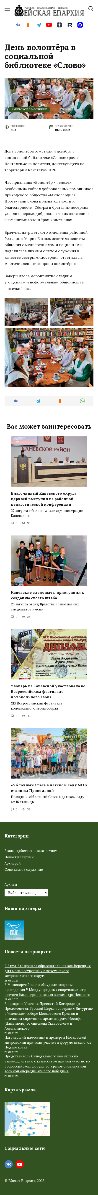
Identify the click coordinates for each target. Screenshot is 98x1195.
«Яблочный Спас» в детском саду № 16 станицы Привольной (49, 788)
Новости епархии (19, 857)
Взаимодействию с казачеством (31, 851)
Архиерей (13, 863)
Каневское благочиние (29, 109)
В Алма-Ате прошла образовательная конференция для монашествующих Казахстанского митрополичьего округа (48, 971)
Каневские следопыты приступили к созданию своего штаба (47, 595)
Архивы (11, 884)
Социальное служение (24, 870)
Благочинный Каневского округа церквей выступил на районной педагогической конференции (43, 499)
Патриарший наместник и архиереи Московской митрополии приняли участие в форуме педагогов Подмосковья (48, 1042)
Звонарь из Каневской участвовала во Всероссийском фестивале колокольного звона (48, 691)
